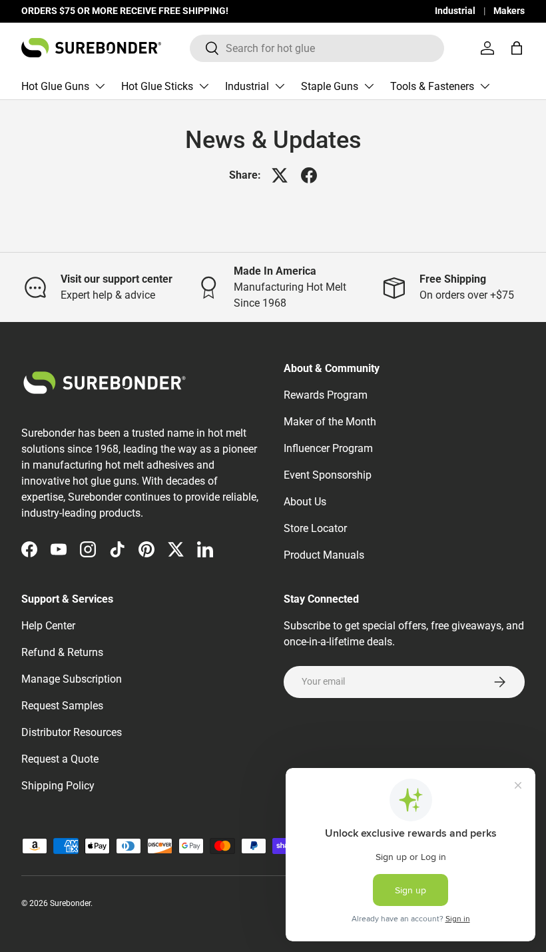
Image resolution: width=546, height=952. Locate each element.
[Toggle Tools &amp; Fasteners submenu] (485, 86)
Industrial (455, 11)
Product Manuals (324, 555)
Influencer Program (328, 448)
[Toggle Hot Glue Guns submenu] (100, 86)
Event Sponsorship (328, 475)
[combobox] (317, 48)
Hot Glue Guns (55, 86)
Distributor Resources (71, 732)
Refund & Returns (62, 652)
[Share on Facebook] (309, 175)
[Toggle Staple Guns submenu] (369, 86)
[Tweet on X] (279, 175)
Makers (509, 11)
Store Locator (315, 528)
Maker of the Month (330, 421)
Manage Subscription (71, 679)
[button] (516, 48)
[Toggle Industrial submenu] (280, 86)
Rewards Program (326, 395)
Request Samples (62, 705)
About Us (305, 501)
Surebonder (70, 903)
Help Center (48, 625)
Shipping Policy (58, 785)
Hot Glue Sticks (157, 86)
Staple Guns (329, 86)
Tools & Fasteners (432, 86)
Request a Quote (60, 759)
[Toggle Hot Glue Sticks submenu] (204, 86)
